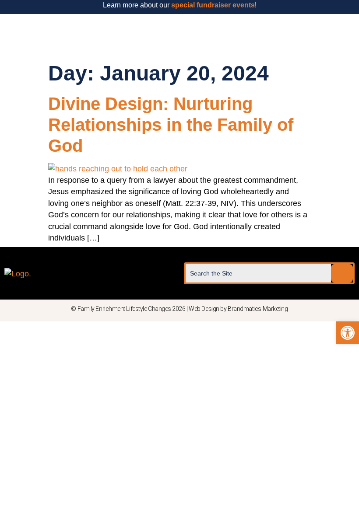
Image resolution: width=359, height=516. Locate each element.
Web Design (204, 308)
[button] (179, 36)
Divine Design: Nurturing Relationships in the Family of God (170, 124)
